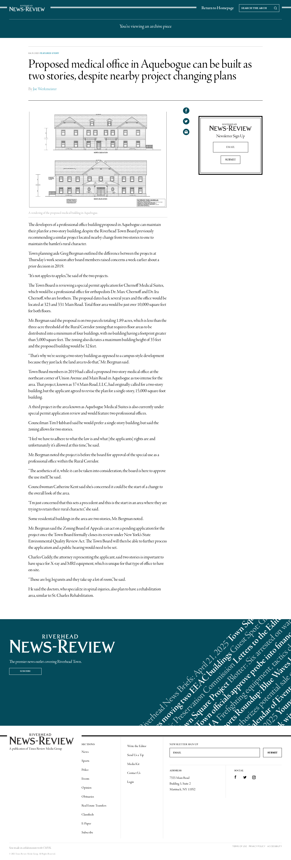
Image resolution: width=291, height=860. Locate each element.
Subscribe (25, 671)
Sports (85, 761)
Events (85, 779)
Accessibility (274, 846)
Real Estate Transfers (94, 806)
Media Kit (133, 764)
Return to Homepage (218, 8)
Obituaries (88, 797)
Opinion (86, 788)
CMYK (47, 848)
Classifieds (88, 814)
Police (85, 770)
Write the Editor (136, 746)
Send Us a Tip (135, 755)
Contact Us (133, 773)
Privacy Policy (257, 846)
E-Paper (86, 823)
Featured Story (49, 53)
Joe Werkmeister (45, 89)
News (85, 752)
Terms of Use (239, 846)
